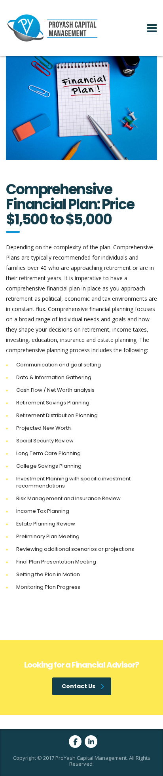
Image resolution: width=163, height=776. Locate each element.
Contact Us (78, 686)
